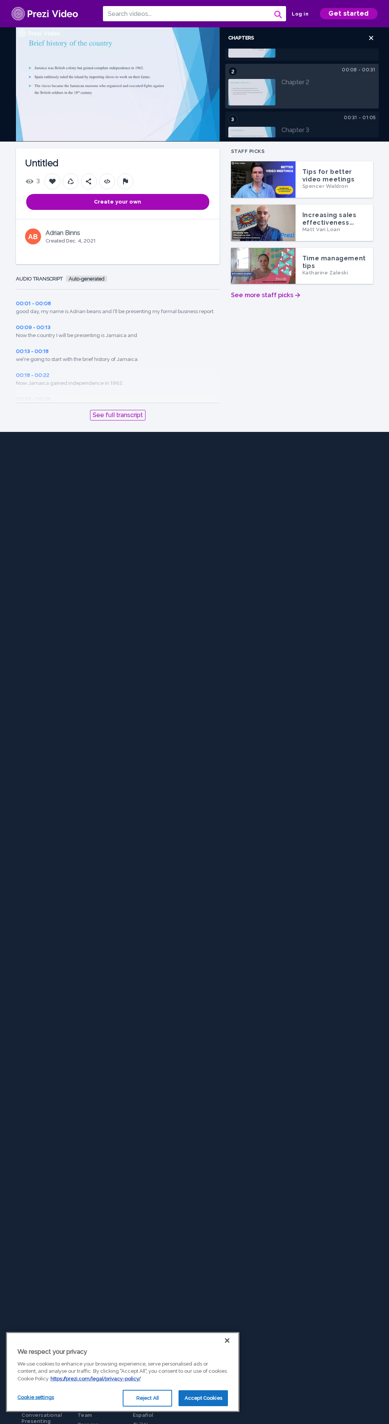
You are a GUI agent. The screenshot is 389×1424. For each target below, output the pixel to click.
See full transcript (118, 415)
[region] (122, 1372)
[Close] (227, 1340)
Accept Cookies (203, 1398)
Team (84, 1415)
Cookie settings (35, 1397)
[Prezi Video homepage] (44, 13)
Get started (349, 13)
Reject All (147, 1398)
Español (143, 1415)
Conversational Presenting (42, 1418)
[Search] (277, 13)
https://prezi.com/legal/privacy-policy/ (96, 1378)
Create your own (117, 202)
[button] (371, 38)
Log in (300, 14)
